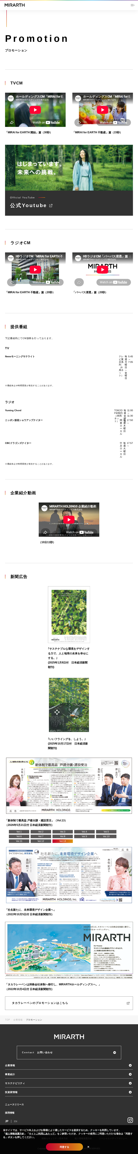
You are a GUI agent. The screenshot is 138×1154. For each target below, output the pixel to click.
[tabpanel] (69, 792)
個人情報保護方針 (14, 1133)
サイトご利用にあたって (42, 1133)
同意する (64, 1147)
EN (15, 1121)
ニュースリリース (14, 1104)
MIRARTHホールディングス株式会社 (14, 5)
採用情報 (9, 1112)
